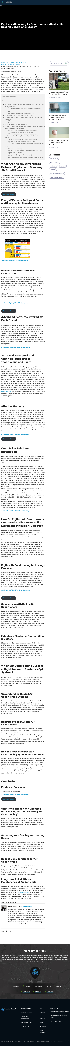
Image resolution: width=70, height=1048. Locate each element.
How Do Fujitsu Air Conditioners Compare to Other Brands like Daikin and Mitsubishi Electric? (25, 127)
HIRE (41, 1009)
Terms (46, 1041)
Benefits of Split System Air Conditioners (23, 141)
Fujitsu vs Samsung (16, 148)
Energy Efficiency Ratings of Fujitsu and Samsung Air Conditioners (24, 109)
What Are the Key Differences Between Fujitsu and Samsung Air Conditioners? (24, 105)
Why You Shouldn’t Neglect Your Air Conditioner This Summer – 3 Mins (58, 117)
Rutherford (26, 991)
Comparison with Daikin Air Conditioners (22, 132)
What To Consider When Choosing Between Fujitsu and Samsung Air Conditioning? (25, 151)
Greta (49, 986)
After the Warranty (16, 123)
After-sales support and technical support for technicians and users (24, 118)
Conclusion (10, 147)
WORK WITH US (25, 1027)
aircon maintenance (22, 892)
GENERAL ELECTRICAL (27, 1013)
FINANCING (43, 1027)
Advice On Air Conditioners (57, 177)
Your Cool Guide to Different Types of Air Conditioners (58, 93)
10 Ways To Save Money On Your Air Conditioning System (58, 142)
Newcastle (38, 986)
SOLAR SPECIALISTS (26, 1023)
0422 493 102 (54, 1008)
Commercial (62, 166)
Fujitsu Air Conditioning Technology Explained (24, 130)
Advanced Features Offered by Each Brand (20, 115)
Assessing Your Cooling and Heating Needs (23, 154)
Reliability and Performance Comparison (22, 113)
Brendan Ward (26, 906)
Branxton (50, 991)
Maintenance (53, 166)
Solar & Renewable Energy (57, 173)
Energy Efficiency (54, 162)
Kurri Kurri (38, 991)
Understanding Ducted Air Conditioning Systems (25, 139)
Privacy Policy (52, 1041)
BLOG (41, 1023)
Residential (53, 170)
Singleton (16, 986)
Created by (61, 1041)
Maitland (27, 986)
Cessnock (59, 986)
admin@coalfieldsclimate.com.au (59, 1011)
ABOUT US (42, 1019)
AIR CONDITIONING (26, 1009)
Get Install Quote (8, 194)
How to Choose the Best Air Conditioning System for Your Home (26, 144)
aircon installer (6, 391)
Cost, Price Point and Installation (17, 124)
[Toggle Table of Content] (2, 101)
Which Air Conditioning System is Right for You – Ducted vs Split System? (24, 137)
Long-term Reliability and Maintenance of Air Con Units (27, 157)
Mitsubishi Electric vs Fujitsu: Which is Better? (24, 134)
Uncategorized (54, 158)
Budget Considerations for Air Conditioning (23, 155)
